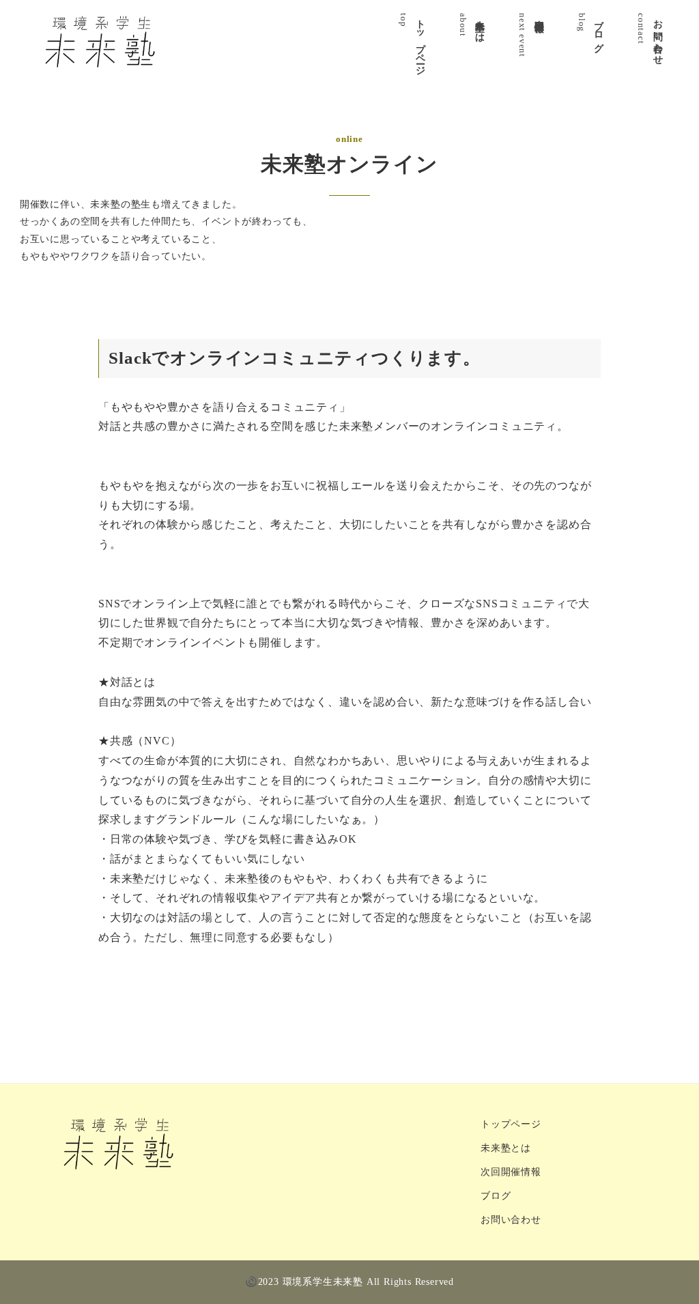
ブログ (496, 1195)
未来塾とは (506, 1147)
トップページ (511, 1123)
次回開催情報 (511, 1171)
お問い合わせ (511, 1219)
